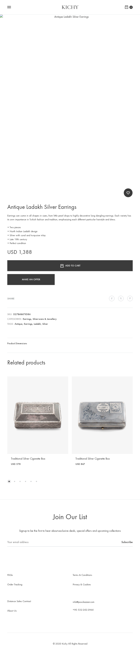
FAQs (10, 575)
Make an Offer (31, 279)
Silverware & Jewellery (45, 319)
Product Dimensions (17, 343)
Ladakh (37, 323)
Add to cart (72, 265)
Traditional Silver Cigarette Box (28, 458)
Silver (45, 323)
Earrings (27, 319)
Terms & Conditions (82, 575)
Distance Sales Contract (19, 601)
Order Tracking (14, 584)
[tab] (17, 344)
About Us (12, 610)
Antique (18, 323)
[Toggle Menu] (9, 7)
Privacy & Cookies (82, 584)
